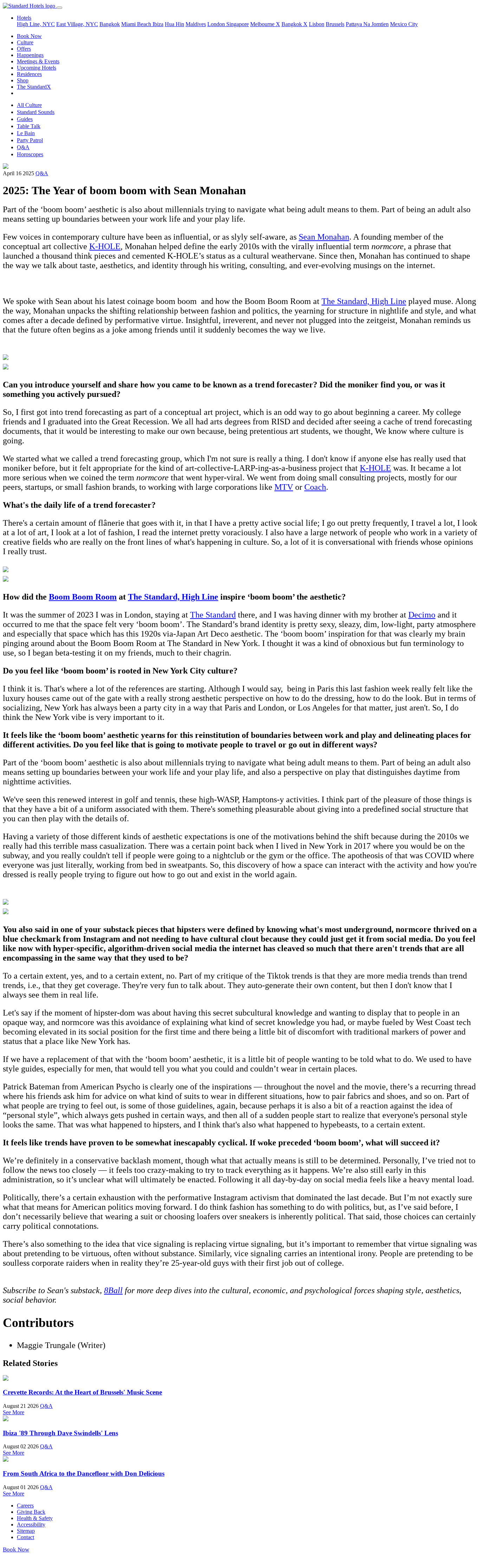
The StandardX (34, 87)
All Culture (29, 105)
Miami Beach (137, 24)
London (216, 24)
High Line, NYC (36, 24)
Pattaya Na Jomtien (367, 24)
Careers (25, 1505)
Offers (24, 49)
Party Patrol (30, 140)
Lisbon (316, 24)
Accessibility (31, 1524)
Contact (25, 1537)
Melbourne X (265, 24)
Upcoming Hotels (36, 68)
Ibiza (158, 24)
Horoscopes (30, 154)
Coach (315, 487)
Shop (22, 80)
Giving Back (31, 1512)
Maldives (196, 24)
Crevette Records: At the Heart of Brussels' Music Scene (82, 1392)
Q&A (23, 147)
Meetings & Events (38, 61)
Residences (29, 74)
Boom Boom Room (83, 596)
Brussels (335, 24)
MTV (283, 487)
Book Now (29, 36)
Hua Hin (174, 24)
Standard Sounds (35, 112)
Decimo (421, 614)
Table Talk (28, 126)
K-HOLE (105, 246)
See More (13, 1412)
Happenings (30, 55)
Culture (25, 42)
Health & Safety (35, 1518)
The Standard (213, 614)
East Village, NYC (77, 24)
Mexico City (404, 24)
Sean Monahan (324, 236)
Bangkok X (294, 24)
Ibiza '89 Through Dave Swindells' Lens (60, 1433)
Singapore (237, 24)
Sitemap (26, 1531)
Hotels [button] (24, 18)
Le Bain (26, 133)
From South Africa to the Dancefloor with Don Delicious (83, 1473)
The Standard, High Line (364, 301)
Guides (25, 119)
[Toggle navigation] (59, 8)
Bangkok (109, 24)
